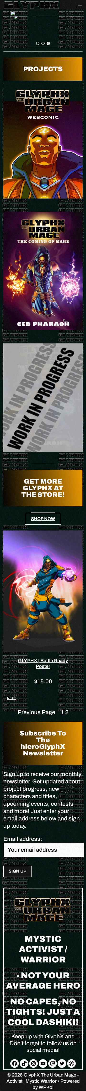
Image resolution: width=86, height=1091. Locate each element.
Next (11, 698)
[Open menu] (80, 6)
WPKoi (46, 1087)
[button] (42, 29)
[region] (42, 29)
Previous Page (36, 712)
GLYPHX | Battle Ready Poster (43, 663)
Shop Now (43, 518)
